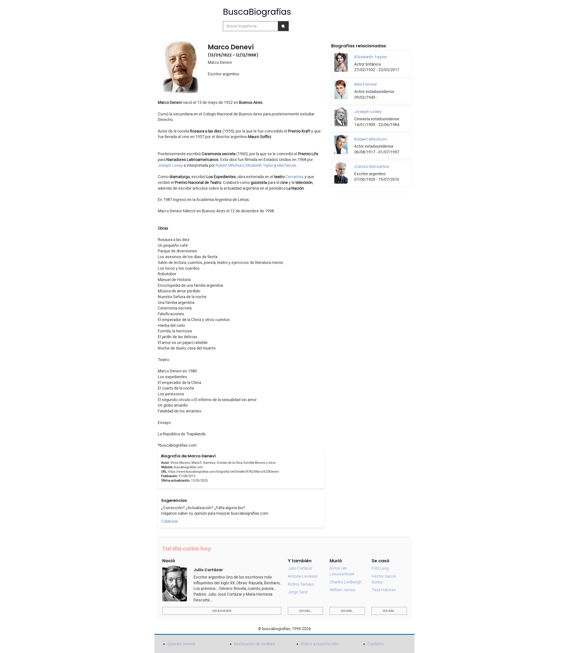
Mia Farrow (286, 165)
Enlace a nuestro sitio (320, 643)
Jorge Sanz (298, 592)
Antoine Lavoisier (303, 576)
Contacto (375, 643)
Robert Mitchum (230, 165)
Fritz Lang (380, 568)
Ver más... (305, 611)
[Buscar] (283, 26)
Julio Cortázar (300, 568)
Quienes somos (181, 643)
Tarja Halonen (384, 589)
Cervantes (294, 176)
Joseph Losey (170, 165)
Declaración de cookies (254, 643)
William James (342, 589)
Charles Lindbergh (346, 582)
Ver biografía (221, 611)
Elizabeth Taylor (259, 165)
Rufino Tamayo (301, 584)
